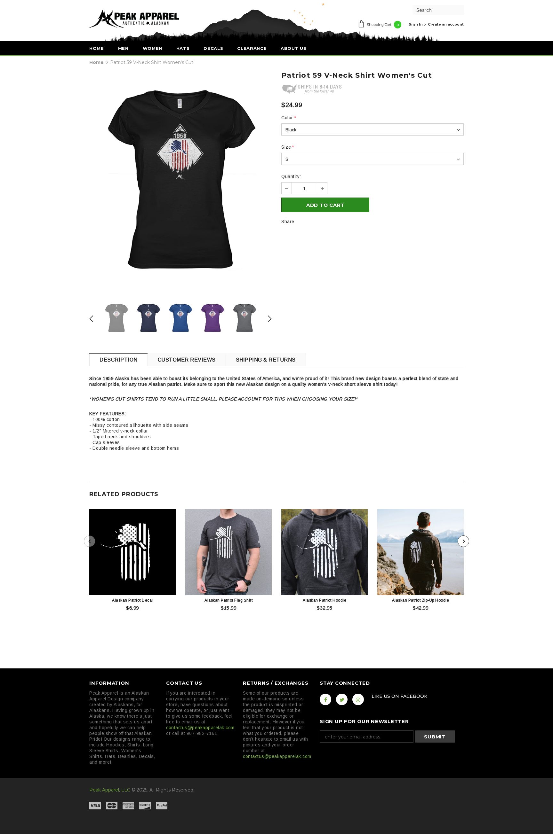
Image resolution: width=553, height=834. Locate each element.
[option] (180, 183)
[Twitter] (342, 699)
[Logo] (134, 18)
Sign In (416, 24)
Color (288, 117)
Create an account (446, 24)
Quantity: (291, 176)
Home (96, 62)
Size (287, 147)
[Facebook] (325, 699)
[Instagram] (358, 699)
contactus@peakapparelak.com (200, 727)
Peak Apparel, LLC (109, 790)
